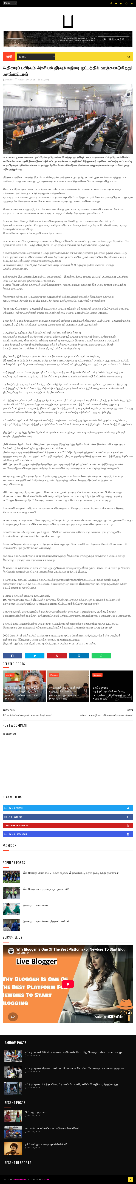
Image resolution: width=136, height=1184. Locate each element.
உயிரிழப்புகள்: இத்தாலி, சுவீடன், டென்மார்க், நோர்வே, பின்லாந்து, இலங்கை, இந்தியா (74, 1068)
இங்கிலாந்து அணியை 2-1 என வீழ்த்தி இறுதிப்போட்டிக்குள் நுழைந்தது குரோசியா (71, 872)
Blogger (45, 1179)
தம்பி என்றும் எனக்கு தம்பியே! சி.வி (46, 1144)
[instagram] (126, 3)
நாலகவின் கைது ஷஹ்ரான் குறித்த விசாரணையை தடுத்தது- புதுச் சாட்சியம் (65, 691)
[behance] (131, 3)
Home (8, 57)
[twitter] (116, 3)
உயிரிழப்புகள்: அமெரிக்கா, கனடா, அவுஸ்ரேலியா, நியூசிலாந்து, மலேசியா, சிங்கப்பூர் (74, 1052)
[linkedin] (121, 3)
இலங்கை (54, 675)
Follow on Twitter (14, 808)
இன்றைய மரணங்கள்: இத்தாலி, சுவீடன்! (46, 921)
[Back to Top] (130, 1179)
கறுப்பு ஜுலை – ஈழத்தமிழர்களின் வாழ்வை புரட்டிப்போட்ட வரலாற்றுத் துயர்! (111, 691)
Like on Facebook (13, 816)
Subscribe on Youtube (16, 825)
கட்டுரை (45, 79)
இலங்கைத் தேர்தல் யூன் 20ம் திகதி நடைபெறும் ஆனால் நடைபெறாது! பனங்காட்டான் (22, 691)
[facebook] (111, 3)
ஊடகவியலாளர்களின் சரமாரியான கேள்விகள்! (52, 1128)
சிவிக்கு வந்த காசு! (36, 1112)
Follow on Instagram (15, 834)
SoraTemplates (19, 1179)
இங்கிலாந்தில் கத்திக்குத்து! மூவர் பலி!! (46, 889)
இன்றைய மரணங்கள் (35, 905)
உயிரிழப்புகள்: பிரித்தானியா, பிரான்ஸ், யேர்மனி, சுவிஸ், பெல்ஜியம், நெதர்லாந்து (71, 1084)
